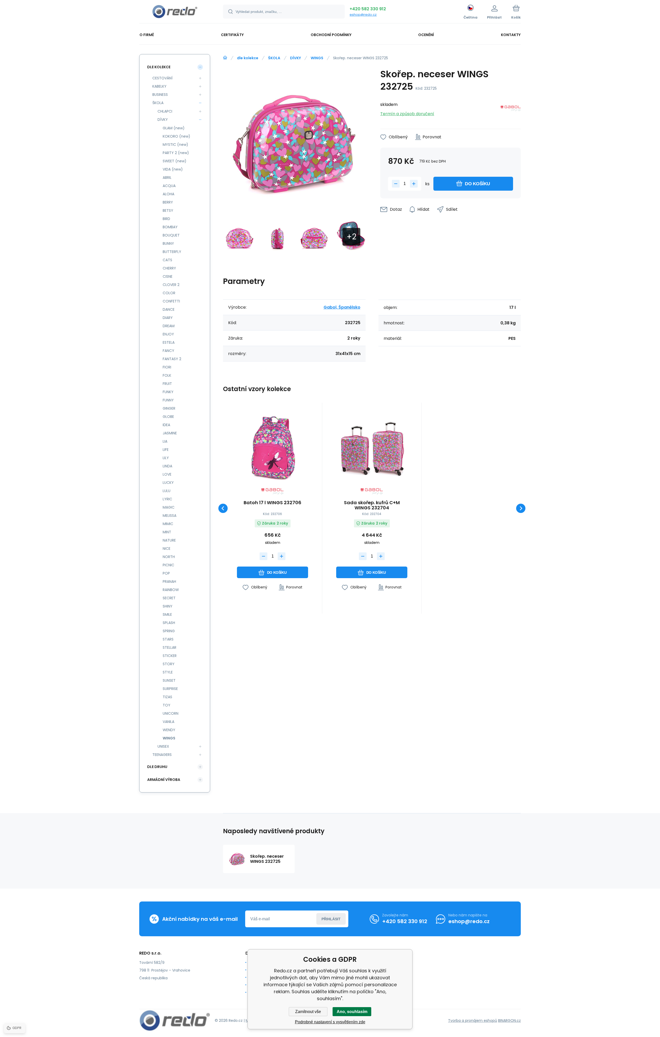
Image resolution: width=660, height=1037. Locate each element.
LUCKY (168, 482)
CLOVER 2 (171, 284)
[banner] (174, 12)
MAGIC (169, 507)
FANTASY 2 (172, 358)
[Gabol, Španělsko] (511, 109)
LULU (166, 490)
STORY (169, 664)
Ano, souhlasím (352, 1011)
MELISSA (169, 515)
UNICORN (170, 713)
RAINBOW (171, 589)
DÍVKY (295, 58)
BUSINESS (160, 94)
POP (166, 573)
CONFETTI (171, 301)
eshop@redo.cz (363, 14)
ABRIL (167, 177)
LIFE (166, 449)
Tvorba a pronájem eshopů (472, 1020)
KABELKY (159, 86)
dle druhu (157, 766)
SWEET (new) (174, 161)
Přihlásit (331, 919)
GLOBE (168, 416)
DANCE (169, 309)
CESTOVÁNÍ (162, 78)
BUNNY (168, 243)
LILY (166, 457)
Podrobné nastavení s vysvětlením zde (330, 1022)
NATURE (169, 540)
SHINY (167, 606)
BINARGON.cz (509, 1020)
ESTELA (169, 342)
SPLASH (169, 622)
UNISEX (163, 746)
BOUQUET (171, 235)
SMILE (167, 614)
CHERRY (169, 268)
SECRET (169, 598)
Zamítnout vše (308, 1011)
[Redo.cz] (225, 58)
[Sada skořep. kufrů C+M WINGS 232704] (371, 447)
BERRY (168, 202)
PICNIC (168, 565)
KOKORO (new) (176, 136)
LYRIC (167, 499)
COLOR (169, 293)
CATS (167, 260)
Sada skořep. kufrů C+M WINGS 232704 (372, 505)
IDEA (166, 424)
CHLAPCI (165, 111)
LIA (165, 441)
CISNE (167, 276)
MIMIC (168, 523)
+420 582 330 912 (368, 9)
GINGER (169, 408)
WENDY (169, 729)
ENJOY (168, 334)
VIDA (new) (173, 169)
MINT (167, 532)
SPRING (169, 631)
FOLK (167, 375)
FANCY (168, 350)
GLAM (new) (174, 128)
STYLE (168, 672)
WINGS (317, 58)
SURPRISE (170, 688)
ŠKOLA (274, 58)
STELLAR (169, 647)
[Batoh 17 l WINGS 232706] (272, 447)
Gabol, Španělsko (342, 307)
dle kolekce (247, 58)
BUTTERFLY (172, 251)
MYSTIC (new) (175, 144)
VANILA (168, 721)
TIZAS (167, 696)
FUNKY (168, 391)
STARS (168, 639)
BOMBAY (170, 227)
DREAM (169, 325)
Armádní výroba (163, 779)
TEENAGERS (162, 754)
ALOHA (168, 194)
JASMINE (170, 433)
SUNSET (169, 680)
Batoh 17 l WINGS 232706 (272, 503)
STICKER (170, 655)
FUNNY (168, 400)
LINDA (167, 466)
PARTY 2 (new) (176, 152)
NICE (166, 548)
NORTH (169, 556)
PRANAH (169, 581)
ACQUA (169, 185)
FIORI (167, 367)
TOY (166, 705)
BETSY (168, 210)
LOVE (167, 474)
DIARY (168, 317)
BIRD (166, 218)
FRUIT (167, 383)
